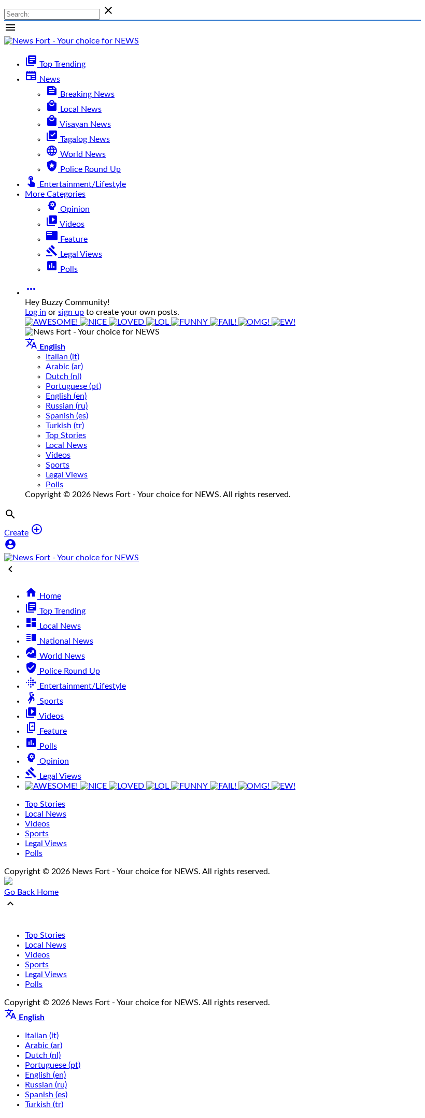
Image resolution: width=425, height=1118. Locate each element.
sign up (71, 312)
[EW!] (283, 322)
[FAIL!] (224, 322)
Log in (35, 312)
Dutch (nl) (63, 376)
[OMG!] (255, 322)
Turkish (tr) (65, 426)
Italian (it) (62, 357)
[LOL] (158, 322)
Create (16, 533)
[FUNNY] (190, 322)
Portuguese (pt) (73, 386)
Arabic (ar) (64, 366)
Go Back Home (31, 892)
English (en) (66, 396)
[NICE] (94, 322)
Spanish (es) (67, 416)
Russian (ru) (67, 406)
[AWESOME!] (52, 322)
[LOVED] (127, 322)
